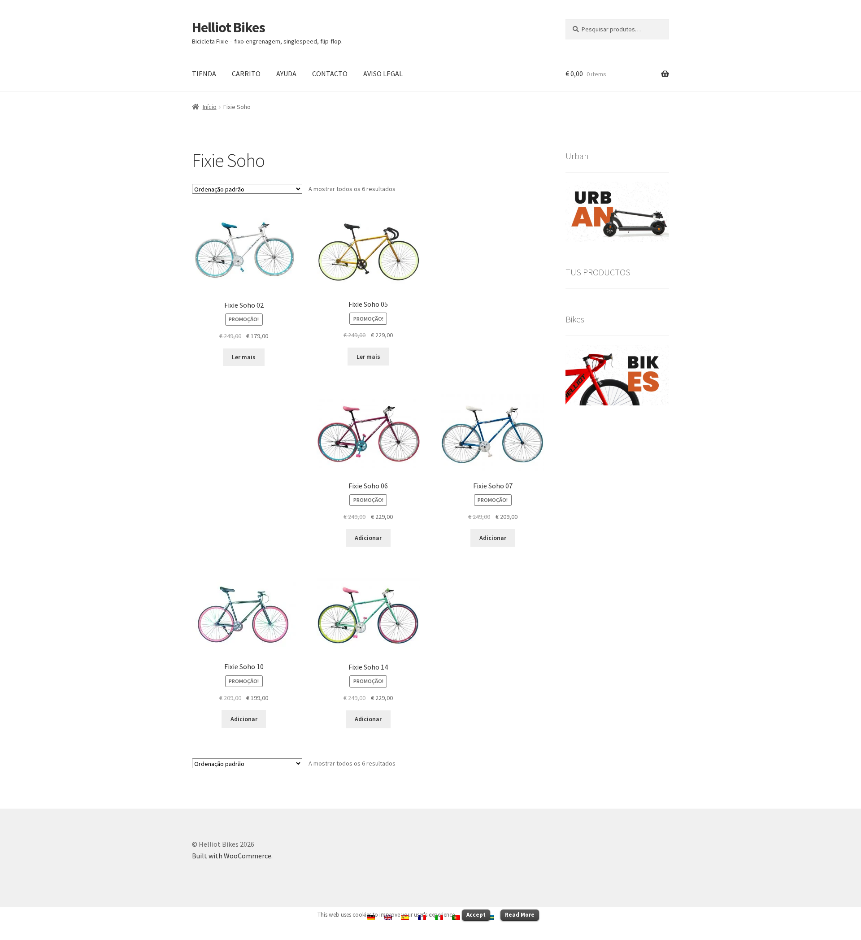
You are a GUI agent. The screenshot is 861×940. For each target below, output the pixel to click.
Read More (520, 914)
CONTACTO (330, 73)
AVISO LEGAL (383, 73)
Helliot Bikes (228, 27)
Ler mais (244, 357)
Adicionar (368, 538)
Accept (476, 914)
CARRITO (246, 73)
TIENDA (204, 73)
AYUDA (286, 73)
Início (210, 107)
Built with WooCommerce (231, 855)
